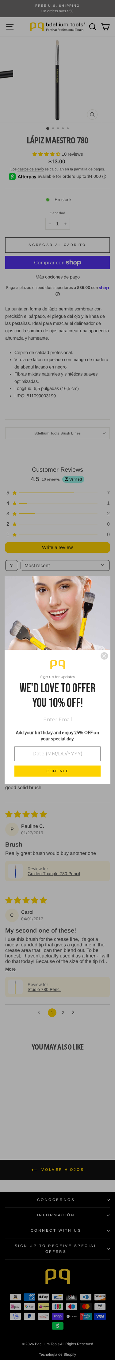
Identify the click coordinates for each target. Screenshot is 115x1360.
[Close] (104, 656)
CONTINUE (57, 771)
